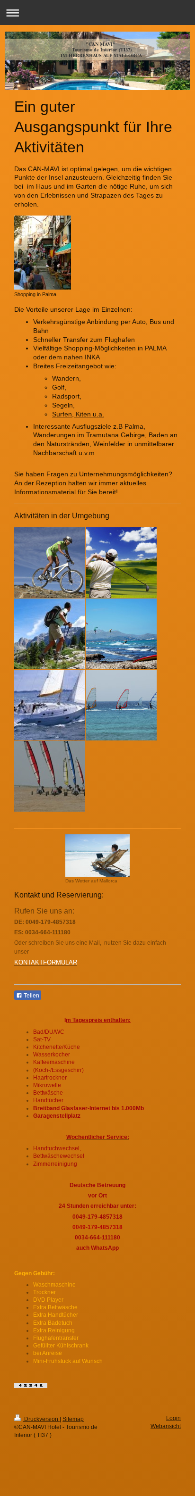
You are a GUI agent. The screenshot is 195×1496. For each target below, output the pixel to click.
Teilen (30, 995)
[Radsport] (49, 562)
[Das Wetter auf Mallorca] (97, 855)
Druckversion (41, 1419)
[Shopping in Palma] (42, 253)
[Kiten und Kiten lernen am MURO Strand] (121, 633)
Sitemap (73, 1419)
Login (173, 1418)
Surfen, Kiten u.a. (78, 414)
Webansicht (166, 1426)
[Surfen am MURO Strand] (121, 705)
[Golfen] (121, 562)
